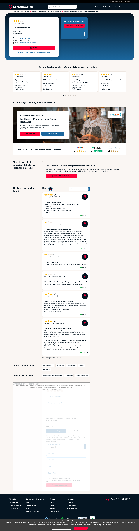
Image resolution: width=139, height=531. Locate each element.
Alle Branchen (107, 7)
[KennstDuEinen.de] (21, 7)
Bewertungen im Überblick (26, 52)
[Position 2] (65, 95)
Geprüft (84, 215)
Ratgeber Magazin (15, 505)
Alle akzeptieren (80, 528)
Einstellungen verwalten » (102, 525)
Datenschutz (30, 499)
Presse (52, 502)
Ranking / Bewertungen (33, 511)
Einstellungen (40, 499)
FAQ (27, 508)
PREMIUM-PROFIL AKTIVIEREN (74, 25)
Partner (52, 505)
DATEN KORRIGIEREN (74, 34)
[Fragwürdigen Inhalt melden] (87, 215)
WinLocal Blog (71, 505)
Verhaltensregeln (31, 505)
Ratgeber (118, 7)
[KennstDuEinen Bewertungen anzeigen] (50, 188)
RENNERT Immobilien (51, 80)
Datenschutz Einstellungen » (51, 390)
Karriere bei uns (72, 508)
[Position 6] (75, 95)
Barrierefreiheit (54, 511)
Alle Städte (95, 7)
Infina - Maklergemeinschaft (111, 80)
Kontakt (52, 508)
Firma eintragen (14, 508)
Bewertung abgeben (43, 52)
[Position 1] (63, 95)
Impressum (70, 499)
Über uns (52, 499)
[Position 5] (73, 95)
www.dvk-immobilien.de (28, 43)
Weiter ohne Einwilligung (61, 528)
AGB (27, 502)
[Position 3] (68, 95)
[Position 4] (70, 95)
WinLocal (70, 502)
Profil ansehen (26, 89)
